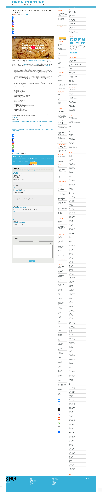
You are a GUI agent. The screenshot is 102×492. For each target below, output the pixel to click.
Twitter (59, 380)
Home (31, 478)
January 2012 (71, 386)
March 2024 (71, 192)
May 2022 (71, 221)
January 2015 (71, 338)
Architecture (60, 271)
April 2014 (71, 350)
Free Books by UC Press (62, 139)
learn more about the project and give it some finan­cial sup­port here (30, 113)
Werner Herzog (72, 139)
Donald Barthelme (72, 102)
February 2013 (71, 368)
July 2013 (70, 362)
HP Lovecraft (60, 122)
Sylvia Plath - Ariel (72, 60)
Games (59, 309)
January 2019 (71, 274)
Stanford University (61, 195)
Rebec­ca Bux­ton (24, 64)
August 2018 (71, 281)
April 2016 (71, 318)
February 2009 (71, 432)
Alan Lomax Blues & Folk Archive (62, 230)
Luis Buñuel (71, 143)
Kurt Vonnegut (60, 242)
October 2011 (71, 390)
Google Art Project (61, 198)
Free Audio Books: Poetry (62, 148)
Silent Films (60, 76)
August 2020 (71, 249)
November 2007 (72, 452)
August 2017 (71, 297)
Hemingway (60, 236)
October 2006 (71, 469)
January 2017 (71, 306)
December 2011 (72, 387)
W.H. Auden (71, 101)
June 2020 (71, 252)
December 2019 (72, 260)
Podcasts (60, 356)
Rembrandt (60, 212)
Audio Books (60, 277)
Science (59, 368)
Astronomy (60, 44)
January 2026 (71, 163)
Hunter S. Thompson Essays (61, 129)
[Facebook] (33, 19)
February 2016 (71, 321)
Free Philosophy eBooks (62, 111)
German (59, 99)
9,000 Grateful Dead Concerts (61, 228)
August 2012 (71, 376)
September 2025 (72, 168)
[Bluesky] (33, 17)
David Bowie (71, 105)
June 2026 (71, 156)
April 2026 (71, 159)
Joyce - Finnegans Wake (73, 63)
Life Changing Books (61, 141)
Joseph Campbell (72, 15)
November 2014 (72, 340)
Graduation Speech (61, 313)
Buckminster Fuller (72, 23)
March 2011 (71, 399)
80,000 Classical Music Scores (62, 223)
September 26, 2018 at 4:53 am (19, 207)
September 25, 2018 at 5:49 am (19, 196)
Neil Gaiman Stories (61, 115)
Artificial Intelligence (61, 275)
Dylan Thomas (71, 80)
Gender (59, 311)
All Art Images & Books (62, 183)
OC (14, 153)
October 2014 (71, 342)
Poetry (59, 357)
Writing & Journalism (61, 67)
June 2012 (71, 379)
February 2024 (71, 193)
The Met (59, 184)
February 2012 (71, 384)
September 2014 (72, 343)
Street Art (60, 209)
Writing (59, 392)
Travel (59, 379)
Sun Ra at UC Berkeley (73, 12)
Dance (59, 291)
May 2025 (71, 173)
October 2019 (71, 262)
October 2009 (71, 421)
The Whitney (60, 193)
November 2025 (72, 165)
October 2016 (71, 310)
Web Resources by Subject (61, 170)
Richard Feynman (72, 14)
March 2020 (71, 256)
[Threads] (33, 21)
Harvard (59, 315)
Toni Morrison (60, 243)
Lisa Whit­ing (35, 64)
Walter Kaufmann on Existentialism (75, 24)
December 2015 (72, 323)
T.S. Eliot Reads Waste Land (74, 59)
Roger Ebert (71, 144)
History (59, 57)
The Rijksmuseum (61, 186)
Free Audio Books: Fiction (62, 147)
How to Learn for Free (62, 318)
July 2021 (70, 234)
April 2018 (71, 286)
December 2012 (72, 371)
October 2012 (71, 374)
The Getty (60, 185)
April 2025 (71, 175)
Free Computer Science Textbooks (62, 160)
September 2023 (72, 200)
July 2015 (70, 330)
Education (60, 299)
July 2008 (70, 441)
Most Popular (60, 343)
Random (59, 365)
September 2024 (72, 184)
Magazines (60, 335)
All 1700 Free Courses (62, 68)
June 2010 (71, 411)
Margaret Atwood (61, 246)
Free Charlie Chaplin (61, 83)
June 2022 (71, 220)
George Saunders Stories (62, 127)
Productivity (60, 361)
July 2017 (70, 298)
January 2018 (71, 290)
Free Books (60, 166)
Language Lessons (61, 327)
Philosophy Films (72, 148)
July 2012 (70, 378)
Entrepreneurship (61, 302)
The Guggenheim (61, 189)
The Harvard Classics (62, 112)
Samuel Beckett (72, 106)
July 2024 (70, 187)
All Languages (60, 104)
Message (51, 243)
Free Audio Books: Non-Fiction (62, 151)
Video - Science (61, 386)
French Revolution (61, 199)
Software (60, 370)
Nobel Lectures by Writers (73, 28)
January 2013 (71, 370)
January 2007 (71, 465)
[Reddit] (33, 26)
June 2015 (71, 331)
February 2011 (71, 400)
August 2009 (71, 424)
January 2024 (71, 195)
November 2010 (72, 404)
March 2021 (71, 240)
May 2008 (71, 444)
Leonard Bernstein (72, 20)
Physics (59, 62)
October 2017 (71, 294)
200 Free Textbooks (61, 20)
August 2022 (71, 217)
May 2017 (71, 301)
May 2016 (71, 317)
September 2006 (72, 470)
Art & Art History (61, 43)
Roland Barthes (72, 27)
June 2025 (71, 172)
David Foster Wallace (73, 84)
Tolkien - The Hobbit (72, 74)
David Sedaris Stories (62, 134)
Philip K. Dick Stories (61, 113)
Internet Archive (61, 320)
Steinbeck (59, 249)
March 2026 (71, 160)
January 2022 (71, 226)
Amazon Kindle (61, 266)
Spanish (59, 103)
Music (59, 345)
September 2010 (72, 407)
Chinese (59, 95)
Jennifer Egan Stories (61, 126)
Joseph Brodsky (72, 99)
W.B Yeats (71, 77)
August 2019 (71, 265)
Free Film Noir (60, 75)
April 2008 (71, 445)
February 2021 (71, 241)
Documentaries (60, 77)
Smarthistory (60, 211)
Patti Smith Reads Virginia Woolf (75, 64)
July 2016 (70, 314)
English (59, 97)
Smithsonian (60, 188)
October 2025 (71, 167)
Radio (59, 363)
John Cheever (71, 82)
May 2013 (71, 364)
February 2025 (71, 177)
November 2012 (72, 372)
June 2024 (71, 188)
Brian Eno (71, 95)
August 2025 (71, 169)
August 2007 (71, 456)
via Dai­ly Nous (15, 117)
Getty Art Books (61, 204)
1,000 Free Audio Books (62, 16)
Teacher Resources (61, 175)
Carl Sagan (71, 16)
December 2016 (72, 307)
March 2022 (71, 224)
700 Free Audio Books (62, 146)
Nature (59, 347)
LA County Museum (61, 194)
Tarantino (71, 134)
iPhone (59, 322)
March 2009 (71, 431)
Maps (59, 336)
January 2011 (71, 401)
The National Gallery (61, 192)
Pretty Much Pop (61, 359)
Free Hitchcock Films (61, 81)
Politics (59, 358)
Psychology (60, 64)
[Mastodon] (33, 23)
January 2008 (71, 449)
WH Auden (71, 117)
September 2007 (72, 455)
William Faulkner (72, 72)
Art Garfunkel (71, 107)
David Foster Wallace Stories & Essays (62, 117)
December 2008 (72, 435)
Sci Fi (59, 367)
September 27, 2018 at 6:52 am (19, 214)
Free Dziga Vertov (61, 86)
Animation (60, 267)
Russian (59, 102)
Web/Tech (60, 389)
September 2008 (72, 439)
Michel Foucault (72, 11)
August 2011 (71, 392)
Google (59, 312)
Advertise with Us (33, 480)
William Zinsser (60, 241)
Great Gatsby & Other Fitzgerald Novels (62, 121)
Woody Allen (71, 140)
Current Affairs (60, 290)
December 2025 (72, 164)
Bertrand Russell (72, 31)
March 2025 (71, 176)
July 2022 (70, 218)
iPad (59, 321)
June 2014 (71, 347)
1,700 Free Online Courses (62, 12)
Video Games (60, 388)
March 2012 (71, 383)
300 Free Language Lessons (61, 23)
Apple (59, 268)
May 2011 (71, 396)
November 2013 (72, 356)
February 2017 (71, 305)
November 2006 (72, 468)
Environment (60, 55)
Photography (60, 353)
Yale (59, 393)
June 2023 (71, 204)
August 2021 (71, 233)
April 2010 (71, 413)
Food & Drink (60, 308)
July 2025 (70, 171)
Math (59, 59)
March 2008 (71, 447)
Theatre (59, 377)
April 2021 (71, 238)
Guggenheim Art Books (62, 202)
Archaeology (60, 270)
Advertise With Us (73, 52)
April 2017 (71, 302)
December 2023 (72, 196)
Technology (60, 374)
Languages (54, 482)
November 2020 (72, 245)
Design (59, 295)
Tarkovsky (71, 136)
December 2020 (72, 244)
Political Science (61, 63)
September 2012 (72, 375)
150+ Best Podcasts (61, 18)
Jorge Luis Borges (72, 19)
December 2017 (72, 291)
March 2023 (71, 208)
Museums (60, 344)
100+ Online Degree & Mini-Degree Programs (62, 14)
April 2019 (71, 270)
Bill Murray (71, 68)
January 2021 (71, 242)
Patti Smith (71, 94)
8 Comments (26, 14)
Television (60, 376)
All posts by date (61, 255)
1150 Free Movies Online (62, 74)
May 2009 (71, 428)
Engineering (60, 54)
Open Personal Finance (62, 260)
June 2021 (71, 236)
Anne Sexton (71, 81)
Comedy (59, 285)
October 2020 (71, 246)
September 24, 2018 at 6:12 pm (19, 183)
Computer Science (61, 50)
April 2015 (71, 334)
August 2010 (71, 408)
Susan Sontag (71, 146)
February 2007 (71, 464)
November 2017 (72, 293)
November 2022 (72, 213)
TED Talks (60, 375)
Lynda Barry (71, 125)
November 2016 (72, 309)
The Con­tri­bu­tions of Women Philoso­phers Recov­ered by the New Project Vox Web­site (29, 125)
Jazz (59, 324)
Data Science (60, 52)
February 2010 (71, 416)
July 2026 (70, 155)
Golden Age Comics (61, 138)
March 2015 (71, 335)
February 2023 (71, 209)
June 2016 (71, 315)
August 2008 (71, 440)
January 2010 (71, 417)
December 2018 (72, 275)
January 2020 (71, 258)
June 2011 (71, 395)
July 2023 (70, 203)
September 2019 (72, 264)
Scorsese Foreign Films (73, 147)
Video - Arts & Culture (62, 384)
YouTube (59, 394)
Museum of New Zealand (62, 208)
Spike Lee (71, 123)
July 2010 (70, 409)
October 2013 (71, 358)
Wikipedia (60, 390)
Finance (59, 307)
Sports (59, 371)
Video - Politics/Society (62, 385)
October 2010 (71, 405)
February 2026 (71, 161)
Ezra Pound (71, 78)
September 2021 (72, 232)
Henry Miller (71, 97)
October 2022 (71, 214)
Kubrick (70, 131)
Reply (14, 181)
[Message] (33, 28)
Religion (59, 66)
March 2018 (71, 287)
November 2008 (72, 436)
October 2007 (71, 453)
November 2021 (72, 229)
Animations (60, 80)
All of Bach (60, 221)
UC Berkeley (60, 381)
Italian (59, 100)
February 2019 (71, 273)
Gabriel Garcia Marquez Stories (62, 133)
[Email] (33, 30)
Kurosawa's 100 (72, 132)
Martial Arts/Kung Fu (61, 79)
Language (60, 326)
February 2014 (71, 352)
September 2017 (72, 295)
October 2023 (71, 199)
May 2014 (71, 348)
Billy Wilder (60, 250)
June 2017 (71, 299)
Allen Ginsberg (71, 93)
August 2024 (71, 185)
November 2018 (72, 277)
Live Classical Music (61, 226)
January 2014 (71, 354)
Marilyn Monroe (72, 109)
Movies (53, 481)
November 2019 (72, 261)
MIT (59, 340)
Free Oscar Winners (61, 88)
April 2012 (71, 382)
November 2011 (72, 388)
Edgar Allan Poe (61, 123)
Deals (59, 294)
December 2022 (72, 212)
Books (59, 280)
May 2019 (71, 269)
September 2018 (72, 279)
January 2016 (71, 322)
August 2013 (71, 360)
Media (59, 339)
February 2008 (71, 448)
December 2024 (72, 180)
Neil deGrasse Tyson (72, 89)
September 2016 (72, 311)
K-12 (59, 325)
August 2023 (71, 201)
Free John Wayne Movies (62, 84)
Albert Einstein (71, 65)
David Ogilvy (60, 247)
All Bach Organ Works (62, 220)
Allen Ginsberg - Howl (73, 76)
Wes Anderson (71, 142)
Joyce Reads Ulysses (72, 61)
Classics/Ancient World (62, 49)
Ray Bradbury (60, 240)
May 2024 (71, 189)
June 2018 (71, 283)
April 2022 (71, 222)
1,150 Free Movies (61, 15)
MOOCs (59, 341)
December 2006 (72, 466)
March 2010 (71, 415)
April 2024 (71, 191)
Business (59, 46)
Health (59, 316)
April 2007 (71, 461)
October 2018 (71, 278)
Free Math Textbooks (61, 161)
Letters (59, 330)
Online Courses (61, 349)
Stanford (59, 372)
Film (59, 306)
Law (59, 329)
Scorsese (70, 135)
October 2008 (71, 437)
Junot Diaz (71, 126)
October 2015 (71, 326)
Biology (59, 45)
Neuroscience (60, 348)
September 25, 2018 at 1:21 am (19, 190)
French (59, 98)
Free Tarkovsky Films (61, 85)
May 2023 (71, 205)
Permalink (17, 153)
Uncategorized (61, 383)
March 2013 (71, 367)
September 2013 (72, 359)
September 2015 (72, 327)
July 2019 (70, 266)
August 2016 (71, 313)
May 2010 (71, 412)
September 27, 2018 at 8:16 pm (19, 222)
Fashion (59, 304)
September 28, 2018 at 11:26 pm (19, 229)
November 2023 (72, 197)
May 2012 (71, 380)
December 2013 (72, 355)
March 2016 (71, 319)
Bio (30, 484)
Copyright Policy (33, 481)
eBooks (53, 484)
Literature (59, 58)
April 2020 (71, 254)
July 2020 (70, 250)
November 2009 (72, 420)
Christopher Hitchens (73, 98)
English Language (61, 300)
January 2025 (71, 179)
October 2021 (71, 230)
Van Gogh (60, 213)
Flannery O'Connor (72, 73)
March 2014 (71, 351)
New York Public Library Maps (62, 207)
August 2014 (71, 344)
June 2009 (71, 427)
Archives (59, 272)
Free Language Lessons (62, 171)
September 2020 (72, 248)
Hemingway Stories (61, 118)
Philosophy (60, 61)
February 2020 (71, 257)
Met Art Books (60, 203)
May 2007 (71, 460)
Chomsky (59, 137)
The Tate (59, 190)
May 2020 (71, 253)
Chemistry (60, 48)
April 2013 (71, 366)
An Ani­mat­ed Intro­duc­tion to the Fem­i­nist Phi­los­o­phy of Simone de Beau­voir (27, 127)
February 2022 (71, 225)
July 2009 (70, 425)
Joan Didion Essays (61, 131)
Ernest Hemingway (72, 90)
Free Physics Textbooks (62, 157)
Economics (60, 53)
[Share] (33, 32)
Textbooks (54, 483)
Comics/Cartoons (61, 286)
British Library (60, 197)
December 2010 (72, 403)
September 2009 (72, 423)
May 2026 (71, 157)
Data (59, 293)
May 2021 (71, 237)
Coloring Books (60, 214)
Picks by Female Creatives (73, 111)
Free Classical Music (61, 225)
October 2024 (71, 183)
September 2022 (72, 216)
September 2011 (72, 391)
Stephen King (60, 135)
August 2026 (71, 153)
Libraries (59, 331)
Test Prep (59, 176)
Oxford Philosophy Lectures (74, 32)
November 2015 (72, 325)
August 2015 (71, 329)
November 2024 (72, 181)
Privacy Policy (32, 482)
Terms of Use (32, 483)
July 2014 (70, 346)
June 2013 (71, 363)
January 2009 (71, 433)
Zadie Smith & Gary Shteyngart (74, 122)
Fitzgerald (60, 237)
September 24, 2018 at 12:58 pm (19, 173)
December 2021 (72, 228)
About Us (31, 479)
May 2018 (71, 285)
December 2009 (72, 419)
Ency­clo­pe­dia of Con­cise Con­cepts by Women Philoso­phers (39, 60)
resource (15, 61)
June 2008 (71, 443)
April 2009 (71, 429)
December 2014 (72, 339)
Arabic (59, 94)
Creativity (60, 289)
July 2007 (70, 457)
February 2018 (71, 289)
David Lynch (71, 138)
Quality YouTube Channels (61, 173)
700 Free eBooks (61, 110)
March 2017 (71, 303)
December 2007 (72, 451)
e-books (59, 297)
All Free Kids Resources (62, 177)
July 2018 (70, 282)
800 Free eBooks (61, 19)
